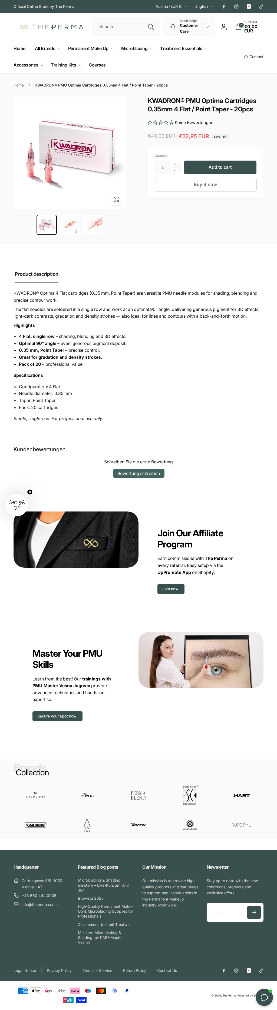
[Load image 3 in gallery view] (92, 224)
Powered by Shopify (250, 995)
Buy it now (205, 184)
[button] (47, 48)
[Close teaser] (29, 492)
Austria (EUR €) (169, 6)
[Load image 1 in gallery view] (46, 224)
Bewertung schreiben (138, 473)
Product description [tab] (36, 274)
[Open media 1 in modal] (70, 153)
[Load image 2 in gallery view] (69, 224)
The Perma (230, 995)
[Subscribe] (254, 912)
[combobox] (126, 26)
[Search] (151, 26)
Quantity (161, 155)
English (201, 6)
